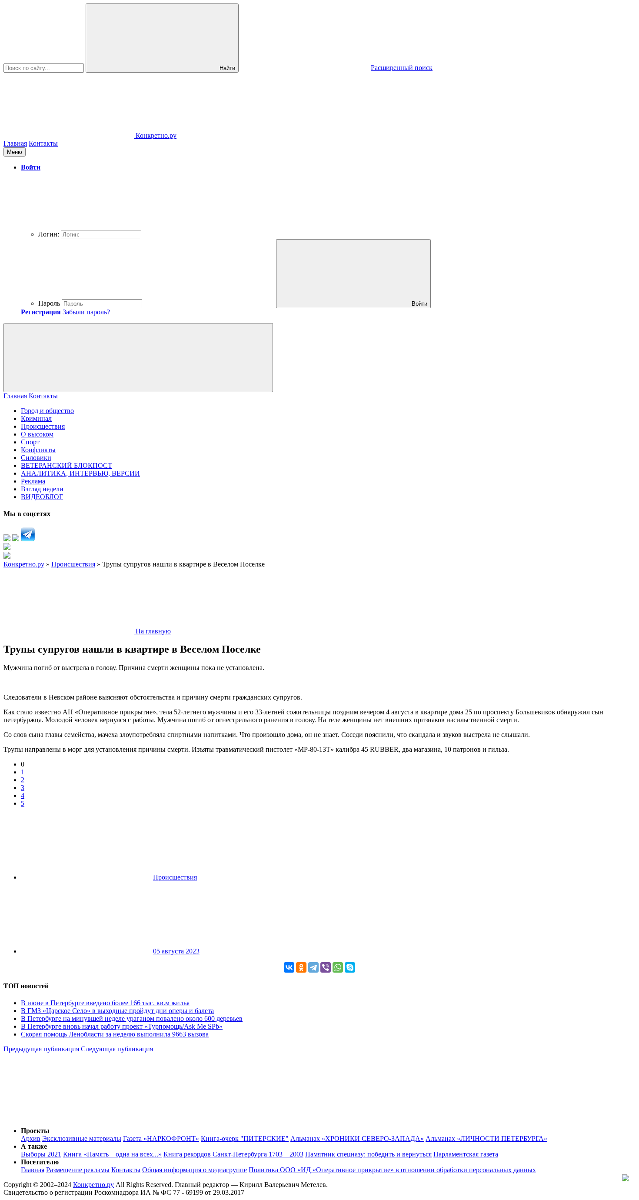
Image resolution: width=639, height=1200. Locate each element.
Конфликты (38, 449)
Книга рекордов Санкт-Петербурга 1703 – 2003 (233, 1154)
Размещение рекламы (78, 1169)
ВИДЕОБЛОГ (42, 496)
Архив (30, 1138)
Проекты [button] (35, 1130)
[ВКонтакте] (289, 967)
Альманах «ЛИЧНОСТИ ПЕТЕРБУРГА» (486, 1138)
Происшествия (43, 426)
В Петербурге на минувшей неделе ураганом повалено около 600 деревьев (132, 1018)
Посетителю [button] (40, 1162)
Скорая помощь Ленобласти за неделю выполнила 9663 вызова (115, 1034)
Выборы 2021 (41, 1154)
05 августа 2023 (176, 951)
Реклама (33, 481)
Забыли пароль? (86, 312)
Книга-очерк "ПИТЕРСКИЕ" (245, 1138)
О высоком (37, 434)
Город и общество (47, 410)
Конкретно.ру (93, 1184)
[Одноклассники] (301, 967)
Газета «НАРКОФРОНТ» (161, 1138)
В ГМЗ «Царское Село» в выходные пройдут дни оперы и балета (117, 1010)
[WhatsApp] (338, 967)
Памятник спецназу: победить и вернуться (368, 1154)
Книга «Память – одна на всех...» (112, 1154)
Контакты (43, 143)
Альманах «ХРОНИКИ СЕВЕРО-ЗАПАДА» (357, 1138)
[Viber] (325, 967)
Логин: (48, 234)
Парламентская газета (465, 1154)
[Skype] (350, 967)
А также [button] (34, 1146)
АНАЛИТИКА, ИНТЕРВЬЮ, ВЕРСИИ (80, 473)
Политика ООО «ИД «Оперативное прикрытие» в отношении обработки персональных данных (392, 1169)
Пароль (49, 303)
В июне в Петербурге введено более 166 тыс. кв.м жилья (105, 1003)
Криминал (36, 418)
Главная (15, 143)
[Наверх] (68, 1116)
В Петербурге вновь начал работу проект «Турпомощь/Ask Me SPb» (122, 1026)
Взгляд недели (42, 489)
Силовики (36, 457)
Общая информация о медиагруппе (194, 1169)
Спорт (30, 442)
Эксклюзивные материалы (81, 1138)
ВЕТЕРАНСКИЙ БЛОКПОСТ (66, 465)
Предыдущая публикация (41, 1049)
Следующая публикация (117, 1049)
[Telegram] (313, 967)
